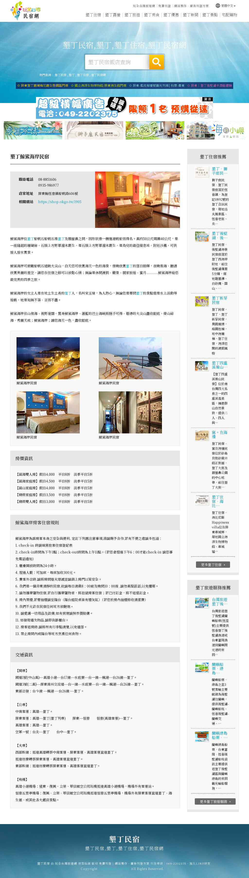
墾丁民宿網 (98, 75)
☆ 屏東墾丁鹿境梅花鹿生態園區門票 (42, 85)
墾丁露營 (113, 14)
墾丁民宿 (25, 11)
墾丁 (72, 75)
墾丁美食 (152, 14)
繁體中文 (224, 5)
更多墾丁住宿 (213, 564)
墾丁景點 (210, 14)
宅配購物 (229, 14)
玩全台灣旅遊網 (144, 6)
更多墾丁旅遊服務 (216, 801)
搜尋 (156, 62)
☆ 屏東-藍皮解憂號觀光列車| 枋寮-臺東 (157, 85)
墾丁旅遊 (132, 14)
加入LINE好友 (200, 863)
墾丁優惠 (171, 14)
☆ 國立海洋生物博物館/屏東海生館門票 (98, 85)
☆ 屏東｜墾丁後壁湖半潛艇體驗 (209, 85)
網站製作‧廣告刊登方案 (191, 6)
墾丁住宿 (93, 14)
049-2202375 (176, 863)
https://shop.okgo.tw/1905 (59, 201)
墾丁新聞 (190, 14)
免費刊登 (164, 6)
